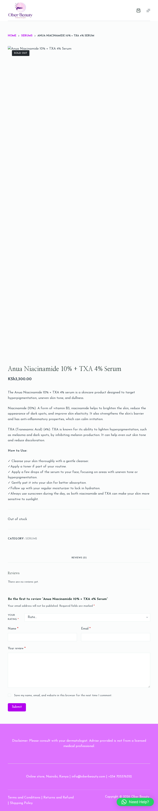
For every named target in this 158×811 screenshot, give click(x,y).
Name (13, 628)
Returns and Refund (58, 797)
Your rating (13, 617)
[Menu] (148, 10)
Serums (31, 538)
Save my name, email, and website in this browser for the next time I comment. (63, 695)
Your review (17, 648)
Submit (17, 707)
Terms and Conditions (24, 797)
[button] (135, 802)
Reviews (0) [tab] (79, 558)
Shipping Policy (21, 803)
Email (86, 628)
